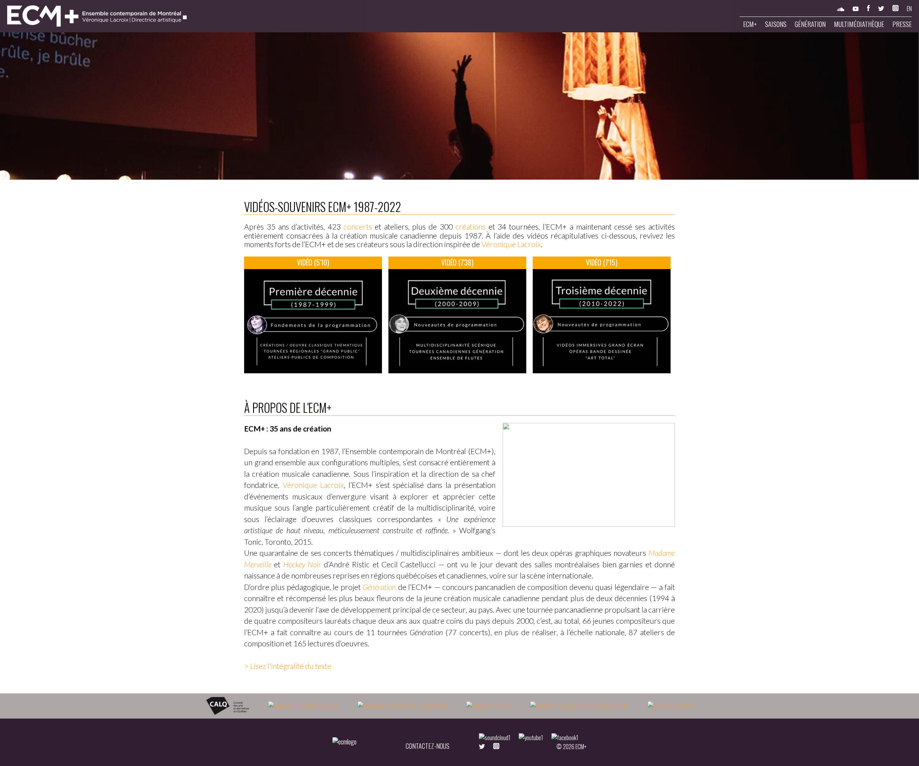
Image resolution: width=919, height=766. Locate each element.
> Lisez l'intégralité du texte (287, 665)
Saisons (776, 23)
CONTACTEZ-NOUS (427, 746)
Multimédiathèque (859, 23)
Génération (810, 23)
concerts (358, 226)
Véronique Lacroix (511, 244)
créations (469, 226)
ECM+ (750, 23)
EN (909, 8)
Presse (902, 23)
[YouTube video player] (313, 321)
